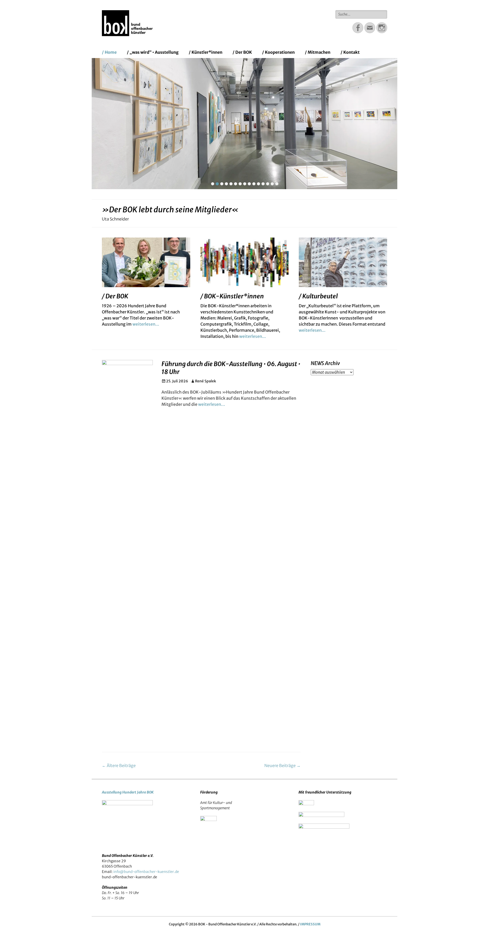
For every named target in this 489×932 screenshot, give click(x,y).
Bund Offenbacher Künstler (212, 16)
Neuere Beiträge (282, 765)
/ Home (109, 52)
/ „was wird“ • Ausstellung (153, 52)
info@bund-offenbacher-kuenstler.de (146, 871)
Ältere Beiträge (119, 765)
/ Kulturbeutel (318, 296)
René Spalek (205, 381)
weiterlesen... (145, 324)
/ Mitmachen (317, 52)
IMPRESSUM (310, 924)
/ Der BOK (242, 52)
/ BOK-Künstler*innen (232, 296)
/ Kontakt (350, 52)
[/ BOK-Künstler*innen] (244, 262)
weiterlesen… (211, 404)
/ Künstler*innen (205, 52)
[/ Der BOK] (146, 262)
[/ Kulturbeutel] (343, 262)
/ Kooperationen (278, 52)
